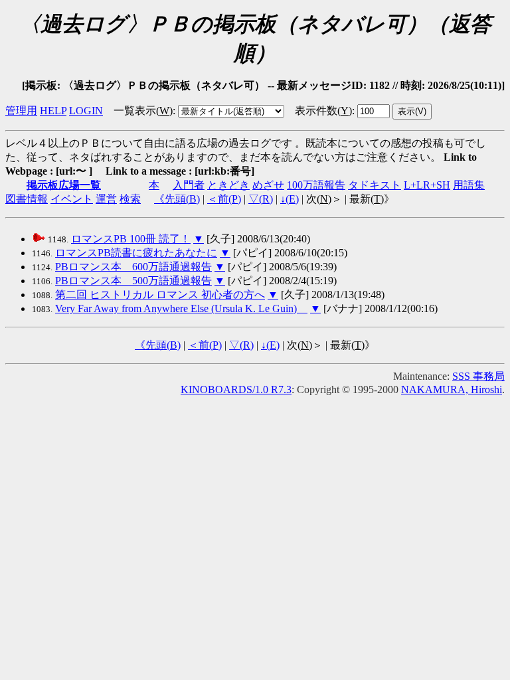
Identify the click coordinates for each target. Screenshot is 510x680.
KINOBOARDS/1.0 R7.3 (236, 389)
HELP (53, 110)
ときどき (228, 185)
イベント (71, 199)
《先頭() (177, 199)
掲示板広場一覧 (64, 185)
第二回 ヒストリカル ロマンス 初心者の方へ (160, 294)
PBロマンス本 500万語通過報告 (133, 280)
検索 (130, 199)
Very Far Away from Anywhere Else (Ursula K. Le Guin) (181, 308)
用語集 (469, 185)
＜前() (224, 199)
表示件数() (323, 110)
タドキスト (374, 185)
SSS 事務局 (478, 376)
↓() (289, 199)
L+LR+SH (427, 185)
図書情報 (26, 199)
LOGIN (86, 110)
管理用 (21, 110)
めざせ (268, 185)
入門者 (189, 185)
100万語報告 (316, 185)
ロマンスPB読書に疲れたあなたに (136, 252)
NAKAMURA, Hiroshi (451, 389)
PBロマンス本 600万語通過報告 (133, 266)
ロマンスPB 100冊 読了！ (131, 238)
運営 (106, 199)
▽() (260, 199)
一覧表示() (143, 110)
